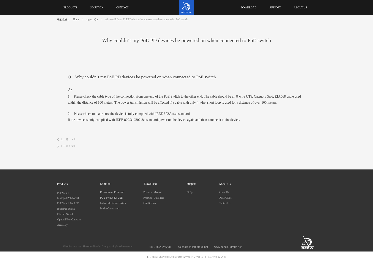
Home (76, 19)
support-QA (92, 19)
